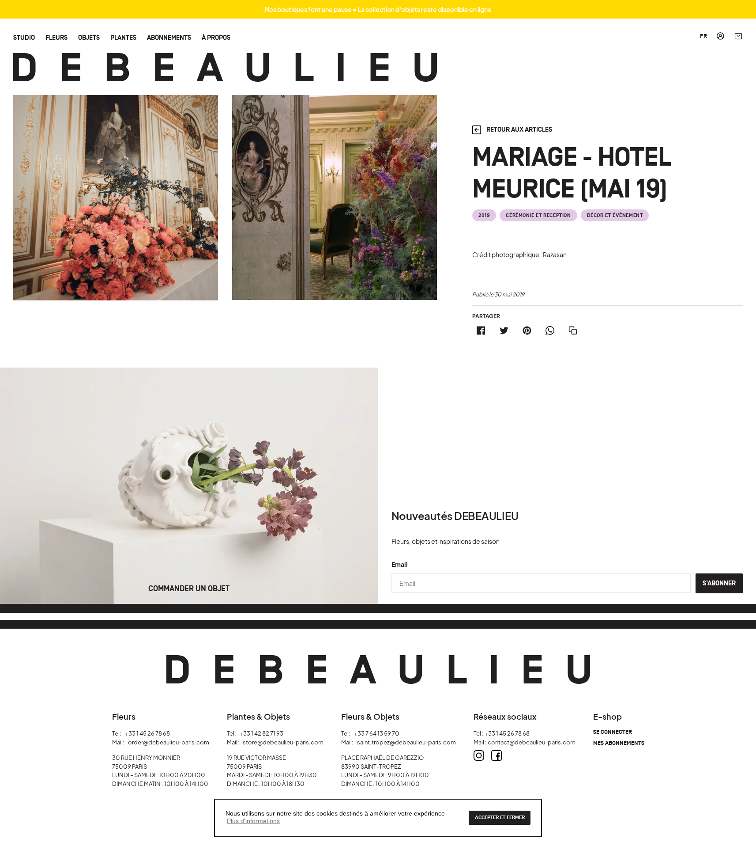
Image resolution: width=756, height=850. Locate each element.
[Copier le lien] (573, 330)
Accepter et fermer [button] (500, 817)
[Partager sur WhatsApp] (550, 330)
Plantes (123, 37)
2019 (484, 215)
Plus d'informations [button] (253, 820)
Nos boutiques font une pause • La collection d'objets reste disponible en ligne (378, 9)
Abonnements (169, 37)
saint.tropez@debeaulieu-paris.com (406, 742)
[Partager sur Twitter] (504, 330)
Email (399, 564)
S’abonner (719, 583)
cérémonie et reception (538, 215)
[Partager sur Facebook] (481, 330)
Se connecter (612, 732)
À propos (216, 37)
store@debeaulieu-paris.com (283, 742)
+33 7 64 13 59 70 (376, 733)
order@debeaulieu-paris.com (168, 742)
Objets (89, 37)
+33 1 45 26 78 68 (147, 733)
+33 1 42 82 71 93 (261, 733)
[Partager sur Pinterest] (527, 330)
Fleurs (56, 37)
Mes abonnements (618, 743)
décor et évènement (615, 215)
